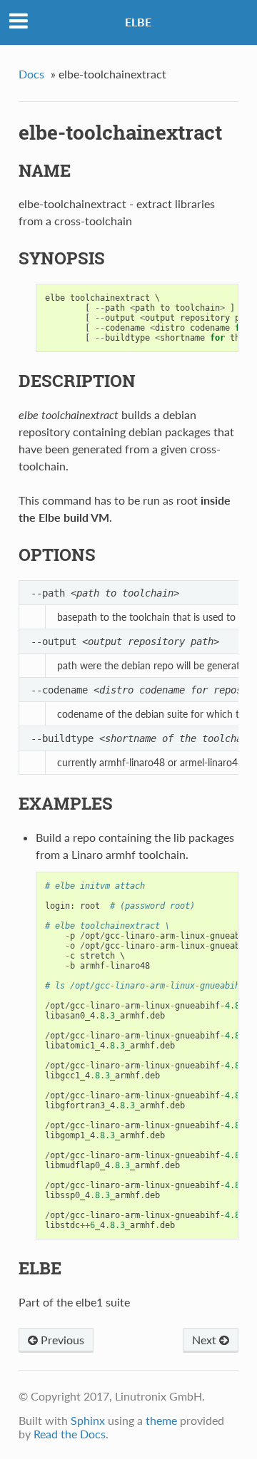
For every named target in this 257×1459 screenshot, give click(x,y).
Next (205, 1339)
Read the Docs (70, 1433)
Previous (61, 1339)
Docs (31, 74)
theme (161, 1420)
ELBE (138, 22)
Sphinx (88, 1420)
